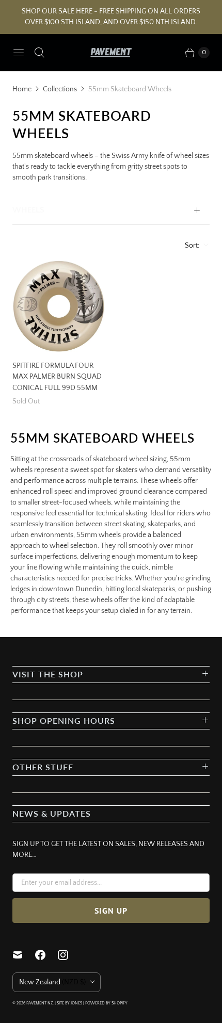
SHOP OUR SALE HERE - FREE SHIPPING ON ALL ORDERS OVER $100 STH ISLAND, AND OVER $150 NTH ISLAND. (111, 16)
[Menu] (18, 52)
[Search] (39, 52)
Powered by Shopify (106, 1003)
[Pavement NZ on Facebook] (46, 955)
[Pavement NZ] (111, 52)
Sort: (189, 245)
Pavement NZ (39, 1003)
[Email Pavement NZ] (23, 955)
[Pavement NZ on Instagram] (69, 955)
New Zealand (52, 982)
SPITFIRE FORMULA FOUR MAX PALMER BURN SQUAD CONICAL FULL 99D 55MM (57, 377)
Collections (60, 89)
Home (21, 89)
